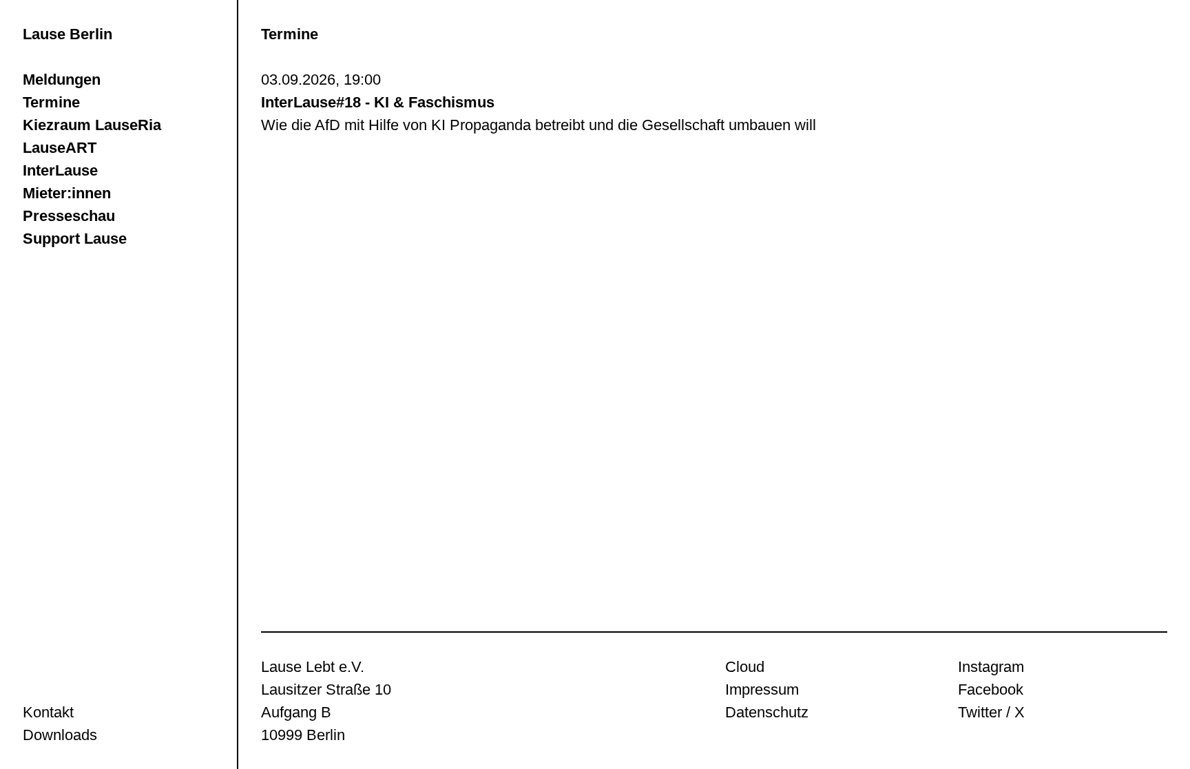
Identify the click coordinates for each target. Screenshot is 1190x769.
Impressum (762, 689)
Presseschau (69, 215)
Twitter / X (991, 712)
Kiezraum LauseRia (92, 125)
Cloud (744, 666)
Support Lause (75, 238)
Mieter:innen (67, 193)
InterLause (60, 170)
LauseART (59, 147)
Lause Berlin (67, 34)
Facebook (990, 689)
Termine (51, 102)
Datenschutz (766, 712)
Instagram (991, 666)
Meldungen (62, 79)
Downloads (60, 735)
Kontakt (48, 712)
